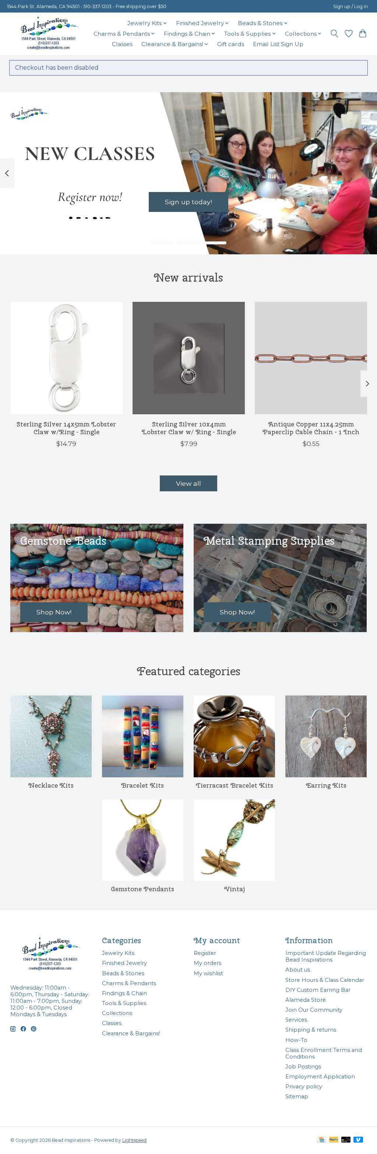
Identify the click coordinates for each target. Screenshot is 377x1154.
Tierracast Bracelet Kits (234, 785)
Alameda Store (305, 1000)
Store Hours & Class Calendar (324, 980)
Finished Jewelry (124, 963)
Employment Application (320, 1076)
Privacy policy (303, 1086)
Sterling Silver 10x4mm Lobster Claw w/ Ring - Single (188, 428)
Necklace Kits (51, 785)
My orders (207, 963)
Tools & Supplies (124, 1003)
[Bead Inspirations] (49, 33)
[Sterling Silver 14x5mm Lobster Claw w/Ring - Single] (66, 358)
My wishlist (208, 973)
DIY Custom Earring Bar (317, 990)
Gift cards (230, 44)
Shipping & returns (310, 1029)
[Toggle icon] (334, 33)
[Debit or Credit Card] (346, 1140)
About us (297, 969)
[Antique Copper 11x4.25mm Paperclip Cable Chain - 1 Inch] (311, 358)
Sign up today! (188, 202)
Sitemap (296, 1096)
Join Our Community (313, 1010)
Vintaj (234, 889)
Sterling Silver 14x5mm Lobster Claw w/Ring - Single (66, 428)
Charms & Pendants (129, 983)
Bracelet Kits (142, 785)
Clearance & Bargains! (131, 1033)
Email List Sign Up (278, 44)
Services (296, 1020)
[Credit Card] (321, 1140)
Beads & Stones (123, 973)
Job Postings (303, 1066)
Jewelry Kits (118, 953)
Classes (122, 44)
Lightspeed (134, 1140)
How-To (296, 1040)
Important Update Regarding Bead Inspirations (325, 956)
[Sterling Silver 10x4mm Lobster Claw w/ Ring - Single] (189, 358)
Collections (117, 1013)
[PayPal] (334, 1140)
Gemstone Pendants (142, 889)
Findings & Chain (124, 993)
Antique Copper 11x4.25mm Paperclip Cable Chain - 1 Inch (311, 428)
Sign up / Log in (350, 6)
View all (188, 483)
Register (205, 953)
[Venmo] (358, 1140)
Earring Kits (326, 785)
